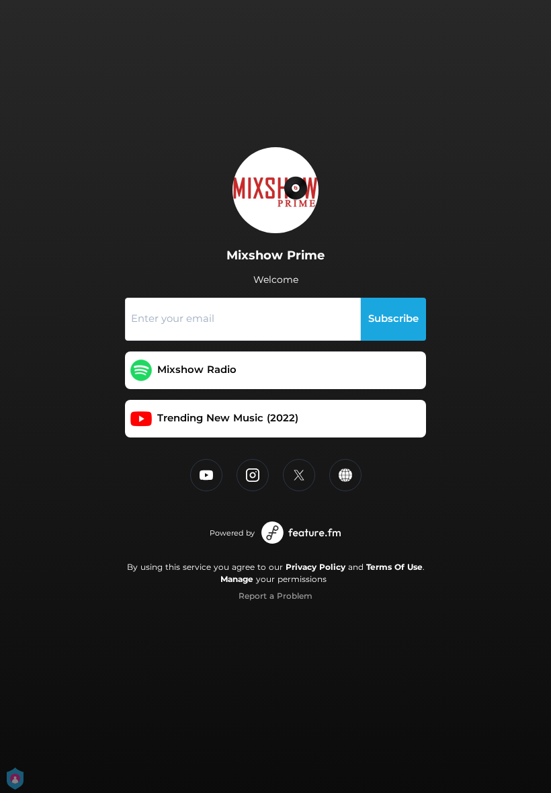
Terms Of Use (394, 567)
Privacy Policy (315, 567)
